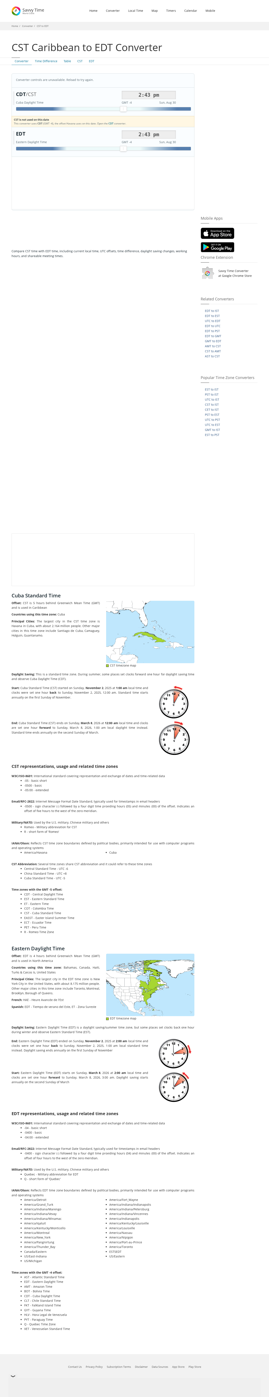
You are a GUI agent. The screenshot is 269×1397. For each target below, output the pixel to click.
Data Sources (160, 1367)
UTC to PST (212, 420)
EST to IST (212, 389)
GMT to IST (212, 430)
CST (80, 61)
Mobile (210, 11)
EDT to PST (212, 331)
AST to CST (212, 356)
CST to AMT (213, 351)
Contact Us (75, 1367)
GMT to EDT (213, 341)
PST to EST (212, 415)
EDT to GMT (213, 336)
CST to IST (212, 405)
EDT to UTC (212, 326)
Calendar (190, 11)
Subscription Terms (119, 1367)
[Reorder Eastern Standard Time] (13, 137)
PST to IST (212, 394)
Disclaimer (141, 1367)
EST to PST (212, 435)
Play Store (195, 1367)
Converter (113, 11)
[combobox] (149, 95)
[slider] (123, 109)
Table (67, 61)
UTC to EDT (212, 321)
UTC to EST (212, 425)
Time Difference (46, 61)
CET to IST (212, 410)
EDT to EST (212, 316)
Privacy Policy (94, 1367)
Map (155, 11)
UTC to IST (212, 399)
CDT (110, 123)
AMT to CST (213, 346)
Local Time (135, 11)
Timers (171, 11)
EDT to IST (212, 311)
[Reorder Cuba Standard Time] (13, 98)
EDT (91, 61)
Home (93, 11)
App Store (178, 1367)
